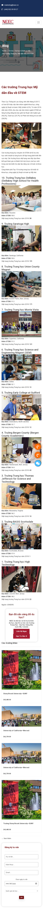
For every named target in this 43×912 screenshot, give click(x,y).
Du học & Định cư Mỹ (22, 51)
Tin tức (11, 51)
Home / (5, 51)
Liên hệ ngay (21, 631)
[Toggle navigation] (38, 22)
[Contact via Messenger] (38, 463)
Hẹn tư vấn (20, 636)
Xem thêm (7, 838)
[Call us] (38, 447)
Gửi (21, 897)
